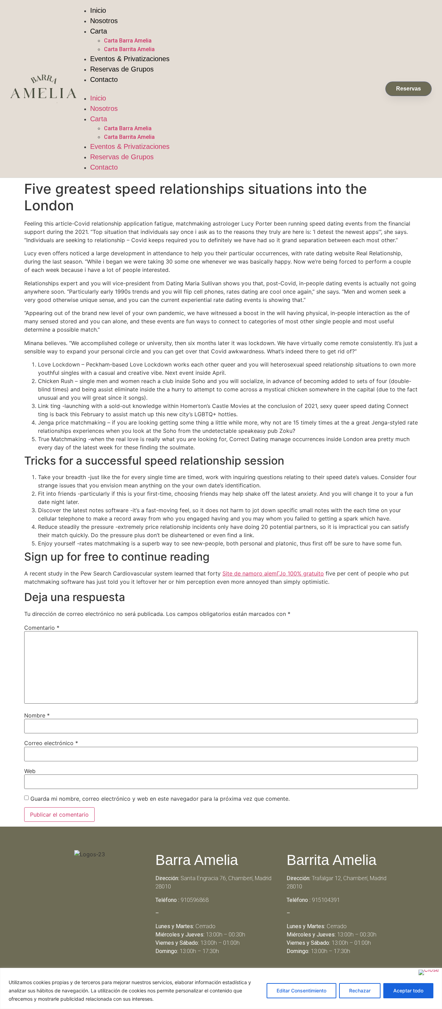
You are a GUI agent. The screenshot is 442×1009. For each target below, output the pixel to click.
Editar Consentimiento (301, 990)
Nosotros (104, 21)
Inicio (98, 10)
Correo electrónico (51, 743)
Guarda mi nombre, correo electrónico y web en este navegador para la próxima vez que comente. (160, 798)
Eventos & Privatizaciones (130, 59)
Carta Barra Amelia (128, 40)
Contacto (104, 79)
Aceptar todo (408, 990)
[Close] (429, 972)
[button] (226, 89)
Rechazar (360, 990)
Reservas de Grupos (122, 69)
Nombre (37, 715)
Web (30, 771)
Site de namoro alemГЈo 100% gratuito (273, 573)
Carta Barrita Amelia (129, 49)
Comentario (41, 627)
